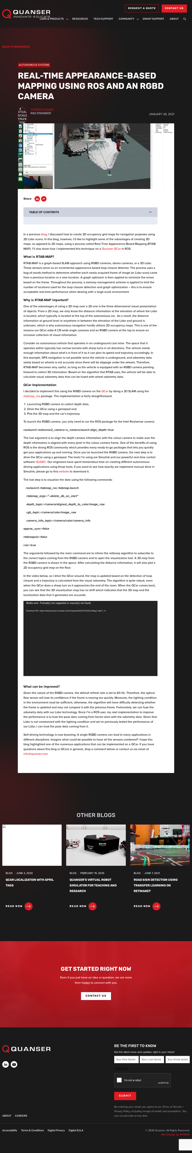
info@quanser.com (35, 754)
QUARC (41, 462)
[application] (90, 638)
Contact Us (174, 8)
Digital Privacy (56, 1130)
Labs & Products (52, 19)
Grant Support (153, 19)
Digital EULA (76, 1130)
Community (126, 19)
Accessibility (9, 1130)
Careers (21, 1116)
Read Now (14, 906)
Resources (80, 19)
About (174, 19)
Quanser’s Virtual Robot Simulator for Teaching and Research (93, 886)
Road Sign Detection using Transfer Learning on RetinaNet (156, 886)
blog (44, 234)
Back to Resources (16, 47)
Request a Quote (142, 8)
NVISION (185, 1135)
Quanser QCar (111, 249)
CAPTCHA (121, 1069)
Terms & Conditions (32, 1130)
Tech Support (103, 19)
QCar (104, 391)
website (64, 471)
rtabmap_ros (31, 396)
